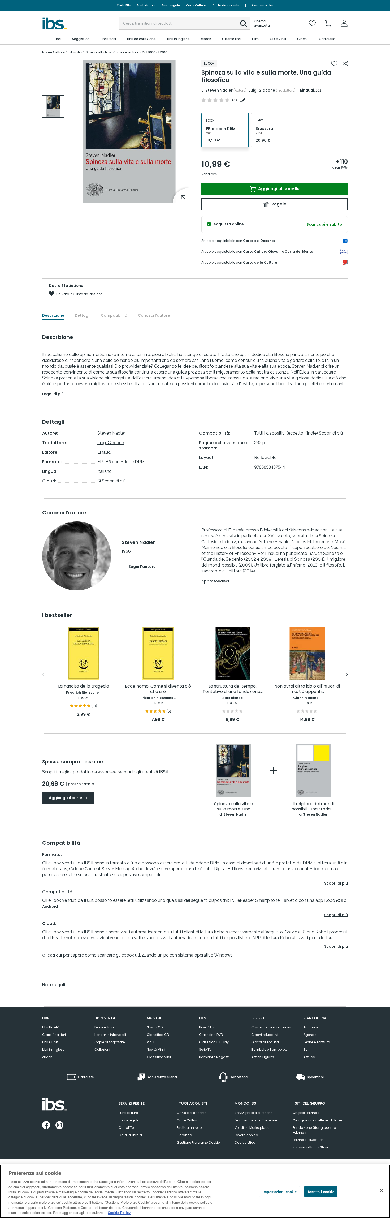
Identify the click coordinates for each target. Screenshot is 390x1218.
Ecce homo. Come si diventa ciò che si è (158, 689)
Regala (278, 204)
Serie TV (205, 1049)
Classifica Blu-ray (214, 1042)
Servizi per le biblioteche (253, 1112)
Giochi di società (265, 1042)
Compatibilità (114, 315)
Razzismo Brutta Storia (311, 1147)
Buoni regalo (171, 5)
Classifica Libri (54, 1034)
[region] (195, 1191)
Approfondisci (215, 581)
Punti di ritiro (146, 5)
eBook (47, 1057)
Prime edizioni (105, 1027)
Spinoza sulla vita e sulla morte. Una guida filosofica (233, 806)
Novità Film (208, 1027)
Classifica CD (158, 1034)
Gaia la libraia (130, 1135)
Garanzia (184, 1135)
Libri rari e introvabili (110, 1034)
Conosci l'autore (154, 315)
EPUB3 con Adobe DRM (121, 461)
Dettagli (82, 315)
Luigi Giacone (262, 90)
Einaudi (307, 90)
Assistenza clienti (264, 5)
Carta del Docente (259, 240)
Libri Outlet (50, 1042)
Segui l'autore (142, 566)
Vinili (150, 1042)
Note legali (53, 985)
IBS (221, 174)
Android (50, 906)
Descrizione (53, 315)
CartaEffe (124, 5)
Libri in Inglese (53, 1049)
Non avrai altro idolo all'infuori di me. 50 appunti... (307, 689)
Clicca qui (52, 955)
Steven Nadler (219, 90)
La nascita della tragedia (83, 686)
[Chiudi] (381, 1190)
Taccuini (311, 1027)
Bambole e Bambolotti (269, 1049)
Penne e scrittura (317, 1042)
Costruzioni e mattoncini (271, 1027)
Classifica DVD (211, 1034)
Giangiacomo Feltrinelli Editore (317, 1120)
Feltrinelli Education (308, 1140)
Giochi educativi (264, 1034)
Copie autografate (109, 1042)
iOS (339, 900)
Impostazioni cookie (280, 1191)
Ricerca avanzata (262, 23)
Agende (310, 1034)
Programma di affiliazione (256, 1120)
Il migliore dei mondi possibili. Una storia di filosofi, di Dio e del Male (313, 806)
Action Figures (262, 1057)
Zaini (307, 1049)
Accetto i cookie (320, 1191)
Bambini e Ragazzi (214, 1057)
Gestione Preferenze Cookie (198, 1142)
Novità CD (155, 1027)
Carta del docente (226, 5)
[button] (243, 23)
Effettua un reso (189, 1127)
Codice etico (245, 1142)
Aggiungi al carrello (278, 188)
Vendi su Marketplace (252, 1127)
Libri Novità (50, 1027)
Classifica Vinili (159, 1057)
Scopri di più (114, 480)
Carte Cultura (196, 5)
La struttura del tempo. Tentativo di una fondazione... (233, 689)
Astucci (310, 1057)
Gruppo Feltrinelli (306, 1112)
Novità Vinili (156, 1049)
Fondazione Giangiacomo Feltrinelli (314, 1130)
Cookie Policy (119, 1212)
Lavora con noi (247, 1135)
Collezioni (102, 1049)
